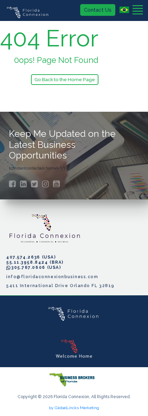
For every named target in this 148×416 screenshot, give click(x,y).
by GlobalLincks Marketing (74, 407)
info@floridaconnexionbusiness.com (52, 277)
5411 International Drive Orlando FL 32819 (60, 286)
